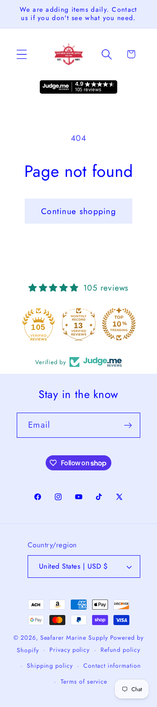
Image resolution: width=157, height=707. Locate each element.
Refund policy (120, 650)
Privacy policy (69, 650)
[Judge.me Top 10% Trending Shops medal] (119, 324)
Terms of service (84, 681)
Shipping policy (50, 665)
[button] (21, 54)
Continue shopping (78, 211)
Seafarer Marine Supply (74, 637)
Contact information (112, 665)
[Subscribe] (128, 425)
